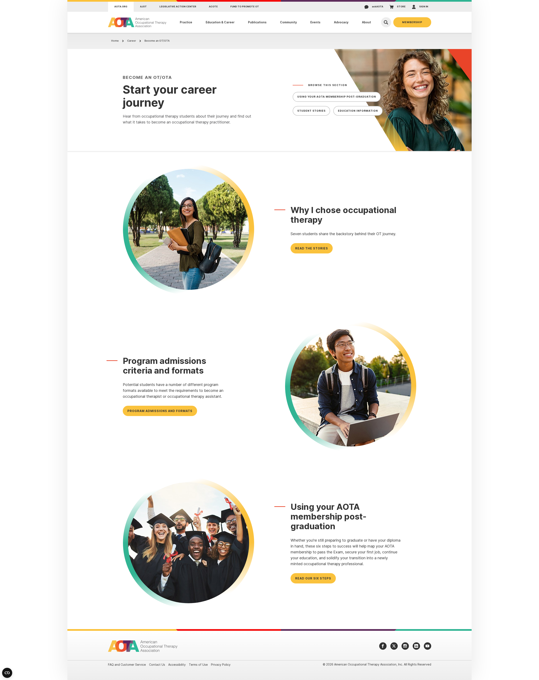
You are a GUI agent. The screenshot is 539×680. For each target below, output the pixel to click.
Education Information (358, 110)
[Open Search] (386, 22)
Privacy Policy (221, 664)
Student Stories (311, 110)
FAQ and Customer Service (127, 664)
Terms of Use (198, 664)
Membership (412, 22)
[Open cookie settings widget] (7, 673)
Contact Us (157, 664)
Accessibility (177, 664)
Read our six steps (313, 578)
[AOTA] (137, 22)
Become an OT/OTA (157, 40)
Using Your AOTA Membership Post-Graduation (336, 96)
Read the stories (311, 248)
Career (131, 40)
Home (115, 40)
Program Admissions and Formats (159, 411)
